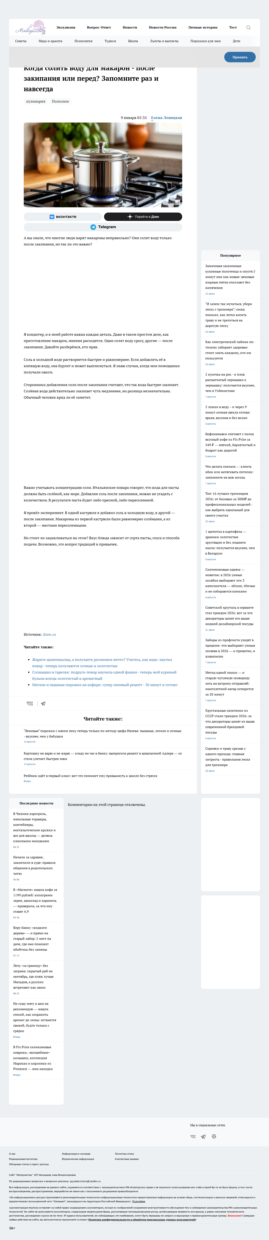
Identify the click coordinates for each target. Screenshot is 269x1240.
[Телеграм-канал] (103, 227)
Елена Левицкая (166, 117)
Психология (83, 41)
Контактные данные (127, 1158)
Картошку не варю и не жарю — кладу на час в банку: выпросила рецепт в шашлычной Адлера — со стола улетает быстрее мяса (103, 758)
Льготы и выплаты (164, 41)
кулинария (35, 101)
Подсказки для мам (206, 41)
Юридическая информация (78, 1158)
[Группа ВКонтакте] (63, 217)
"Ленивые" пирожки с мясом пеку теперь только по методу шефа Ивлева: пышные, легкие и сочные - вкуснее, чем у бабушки (102, 736)
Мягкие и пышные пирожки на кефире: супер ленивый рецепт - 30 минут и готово (104, 684)
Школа (133, 41)
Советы (20, 41)
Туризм (110, 41)
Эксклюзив (66, 27)
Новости (130, 27)
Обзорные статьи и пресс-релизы (29, 1164)
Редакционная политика (23, 1158)
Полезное (60, 101)
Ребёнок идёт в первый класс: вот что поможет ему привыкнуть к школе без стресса (90, 778)
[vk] (30, 703)
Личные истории (203, 27)
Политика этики (124, 1153)
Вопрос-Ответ (99, 27)
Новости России (163, 27)
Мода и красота (50, 41)
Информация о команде (76, 1153)
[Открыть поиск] (248, 27)
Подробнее (138, 1201)
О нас (12, 1153)
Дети (236, 41)
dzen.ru (49, 634)
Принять (240, 57)
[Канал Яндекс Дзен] (143, 217)
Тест (233, 27)
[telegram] (44, 703)
